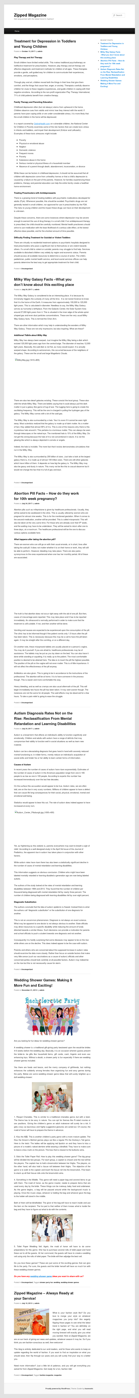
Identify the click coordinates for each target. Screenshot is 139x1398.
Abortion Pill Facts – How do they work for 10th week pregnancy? (112, 63)
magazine (58, 1375)
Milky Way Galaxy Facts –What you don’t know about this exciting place (112, 55)
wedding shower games (70, 1282)
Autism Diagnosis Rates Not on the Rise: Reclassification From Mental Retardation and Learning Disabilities (45, 718)
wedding (57, 1282)
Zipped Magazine (30, 15)
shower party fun (46, 1282)
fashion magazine (46, 1375)
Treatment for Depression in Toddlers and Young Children (112, 46)
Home (17, 31)
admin (40, 51)
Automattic (89, 1388)
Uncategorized (27, 268)
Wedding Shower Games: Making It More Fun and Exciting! (111, 83)
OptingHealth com (42, 123)
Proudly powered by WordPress (57, 1388)
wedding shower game (41, 1276)
